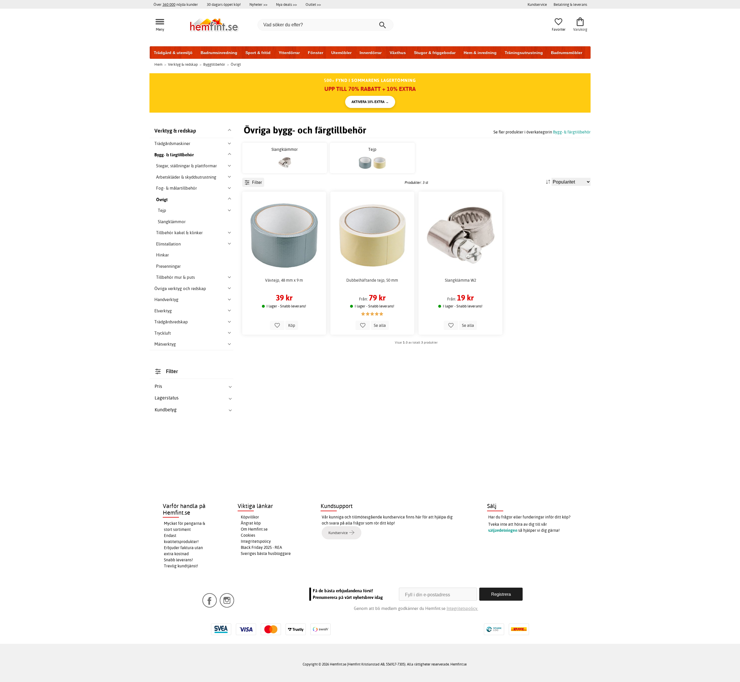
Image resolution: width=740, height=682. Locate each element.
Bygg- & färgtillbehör (572, 132)
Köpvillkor (250, 517)
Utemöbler (341, 52)
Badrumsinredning (219, 52)
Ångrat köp (251, 523)
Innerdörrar (371, 52)
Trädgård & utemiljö (173, 52)
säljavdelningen (502, 530)
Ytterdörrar (289, 52)
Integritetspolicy (256, 541)
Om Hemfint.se (254, 529)
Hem (158, 64)
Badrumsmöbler (566, 52)
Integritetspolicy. (462, 608)
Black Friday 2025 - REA (261, 547)
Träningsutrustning (524, 52)
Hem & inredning (480, 52)
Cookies (248, 535)
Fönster (315, 52)
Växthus (398, 52)
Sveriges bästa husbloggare (266, 553)
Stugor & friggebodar (435, 52)
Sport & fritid (258, 52)
